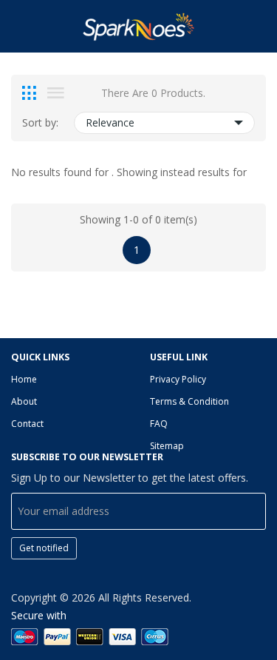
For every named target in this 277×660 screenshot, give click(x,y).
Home (24, 379)
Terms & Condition (189, 401)
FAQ (159, 423)
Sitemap (167, 446)
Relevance (110, 122)
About (24, 401)
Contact (27, 423)
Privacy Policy (178, 379)
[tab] (29, 93)
